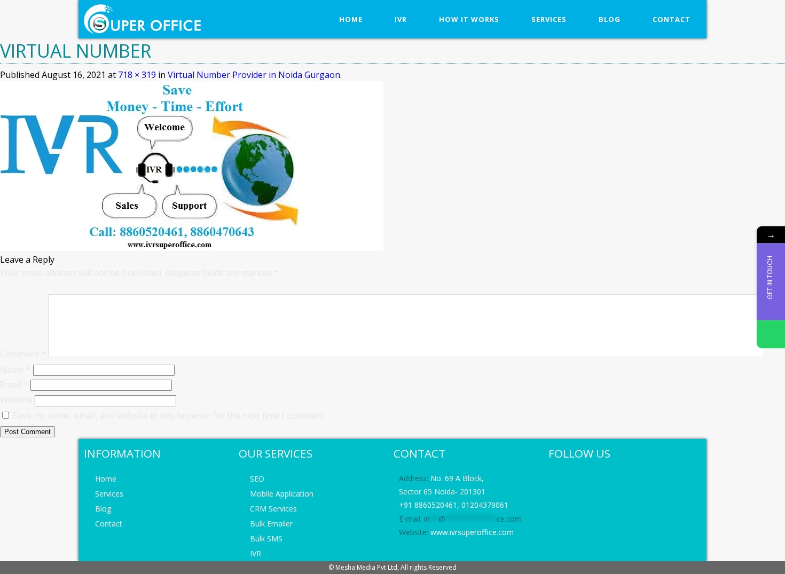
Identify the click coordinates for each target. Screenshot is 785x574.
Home (351, 19)
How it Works (469, 19)
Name (15, 369)
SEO (257, 479)
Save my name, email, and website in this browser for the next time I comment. (169, 415)
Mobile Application (281, 494)
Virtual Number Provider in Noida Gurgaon (254, 75)
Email (14, 384)
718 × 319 (137, 75)
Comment (23, 354)
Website (16, 400)
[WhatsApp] (771, 334)
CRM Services (273, 509)
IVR (401, 19)
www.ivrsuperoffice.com (472, 532)
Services (549, 19)
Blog (610, 19)
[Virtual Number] (191, 248)
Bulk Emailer (271, 523)
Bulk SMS (266, 538)
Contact (671, 19)
